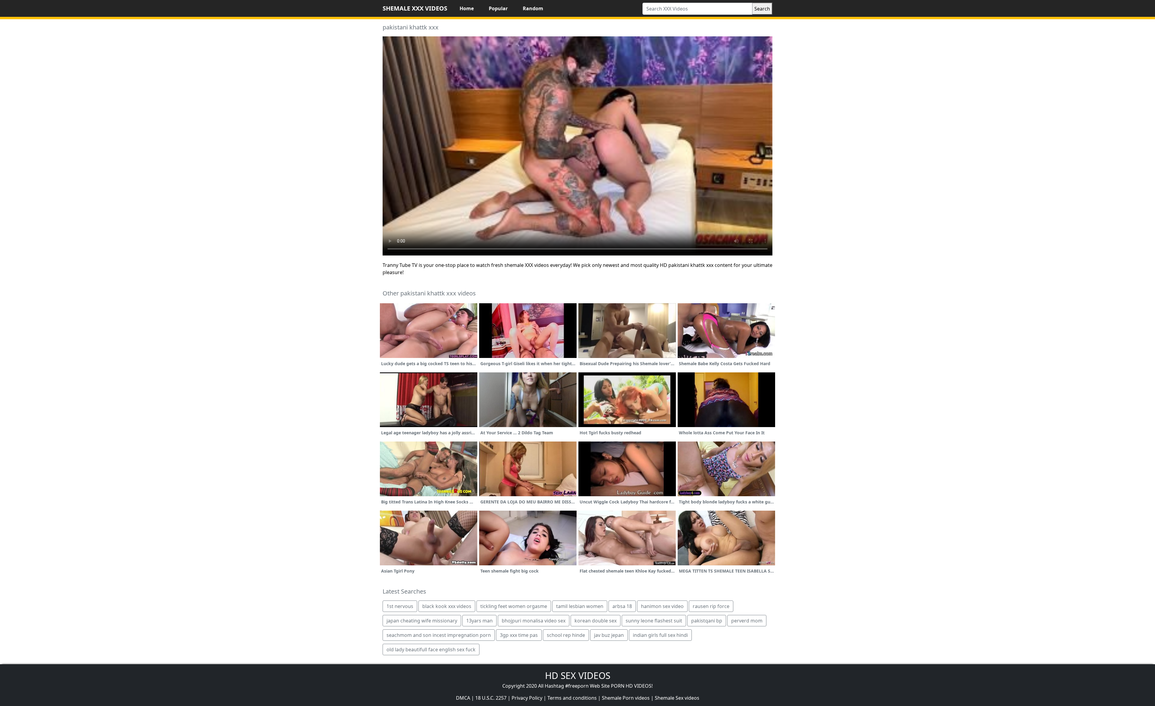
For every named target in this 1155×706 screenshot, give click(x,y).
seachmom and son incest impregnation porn (439, 635)
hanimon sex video (662, 606)
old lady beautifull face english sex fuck (431, 649)
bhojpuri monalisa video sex (533, 620)
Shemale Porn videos (626, 698)
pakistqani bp (706, 620)
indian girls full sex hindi (660, 635)
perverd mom (746, 620)
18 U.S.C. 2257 (491, 698)
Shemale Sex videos (677, 698)
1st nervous (400, 606)
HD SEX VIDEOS (577, 675)
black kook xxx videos (446, 606)
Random (533, 8)
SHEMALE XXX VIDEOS (415, 8)
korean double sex (595, 620)
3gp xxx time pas (519, 635)
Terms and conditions (572, 698)
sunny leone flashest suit (654, 620)
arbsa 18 (622, 606)
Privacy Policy (527, 698)
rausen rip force (711, 606)
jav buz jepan (609, 635)
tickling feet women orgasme (513, 606)
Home (467, 8)
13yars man (479, 620)
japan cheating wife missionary (422, 620)
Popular (498, 8)
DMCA (463, 698)
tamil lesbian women (579, 606)
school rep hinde (566, 635)
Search (762, 8)
